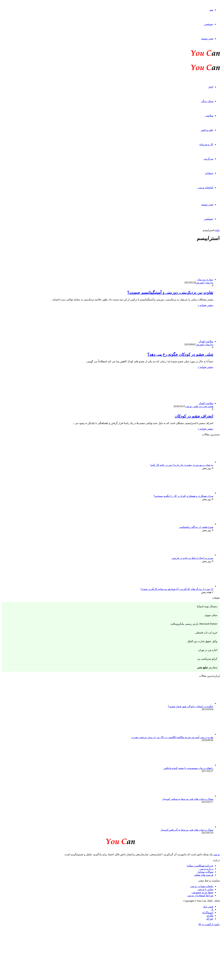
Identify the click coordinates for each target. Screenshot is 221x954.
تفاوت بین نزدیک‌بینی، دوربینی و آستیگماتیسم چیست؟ (170, 292)
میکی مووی (211, 615)
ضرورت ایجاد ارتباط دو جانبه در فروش (192, 558)
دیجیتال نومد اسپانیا (207, 606)
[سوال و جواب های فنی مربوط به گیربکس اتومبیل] (195, 826)
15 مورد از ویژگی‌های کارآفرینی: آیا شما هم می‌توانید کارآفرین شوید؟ (176, 589)
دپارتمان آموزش (204, 282)
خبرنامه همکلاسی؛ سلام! (200, 865)
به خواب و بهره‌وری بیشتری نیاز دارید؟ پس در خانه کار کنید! (181, 465)
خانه (217, 230)
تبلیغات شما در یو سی (201, 886)
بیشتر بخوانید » (205, 305)
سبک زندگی (207, 101)
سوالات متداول (205, 871)
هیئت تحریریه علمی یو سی (199, 406)
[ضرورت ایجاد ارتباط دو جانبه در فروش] (195, 555)
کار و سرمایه (206, 144)
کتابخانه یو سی (205, 187)
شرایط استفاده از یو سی (200, 895)
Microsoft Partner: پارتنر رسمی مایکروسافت (193, 623)
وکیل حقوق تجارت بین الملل (202, 641)
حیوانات (209, 173)
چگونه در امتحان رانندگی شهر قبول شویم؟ (190, 706)
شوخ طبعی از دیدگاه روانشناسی (196, 527)
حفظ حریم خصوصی (202, 892)
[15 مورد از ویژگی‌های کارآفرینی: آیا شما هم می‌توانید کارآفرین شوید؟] (195, 586)
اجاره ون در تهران (207, 650)
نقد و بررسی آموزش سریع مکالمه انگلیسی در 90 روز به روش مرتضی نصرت (172, 737)
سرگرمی (208, 158)
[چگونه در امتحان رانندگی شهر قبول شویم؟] (195, 703)
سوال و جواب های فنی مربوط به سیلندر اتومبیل (187, 799)
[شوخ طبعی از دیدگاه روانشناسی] (195, 524)
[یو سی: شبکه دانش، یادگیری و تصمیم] (195, 55)
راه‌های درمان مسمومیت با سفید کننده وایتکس (188, 768)
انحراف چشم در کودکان (194, 416)
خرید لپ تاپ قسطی (206, 632)
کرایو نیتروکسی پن (207, 658)
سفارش (207, 667)
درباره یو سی (206, 868)
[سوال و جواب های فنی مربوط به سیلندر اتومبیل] (195, 796)
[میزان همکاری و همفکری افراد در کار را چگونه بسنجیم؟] (195, 493)
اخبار (210, 86)
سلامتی (209, 115)
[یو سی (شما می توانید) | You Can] (110, 841)
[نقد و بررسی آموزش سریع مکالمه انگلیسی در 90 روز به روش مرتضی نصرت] (195, 734)
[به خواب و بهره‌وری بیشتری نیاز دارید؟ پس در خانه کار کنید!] (195, 462)
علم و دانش (207, 130)
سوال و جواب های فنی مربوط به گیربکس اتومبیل (186, 829)
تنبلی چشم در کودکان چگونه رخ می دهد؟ (180, 354)
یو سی (216, 854)
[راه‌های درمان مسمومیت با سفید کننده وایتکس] (195, 765)
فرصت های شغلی (203, 875)
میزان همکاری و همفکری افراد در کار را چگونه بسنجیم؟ (183, 496)
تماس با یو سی (205, 889)
